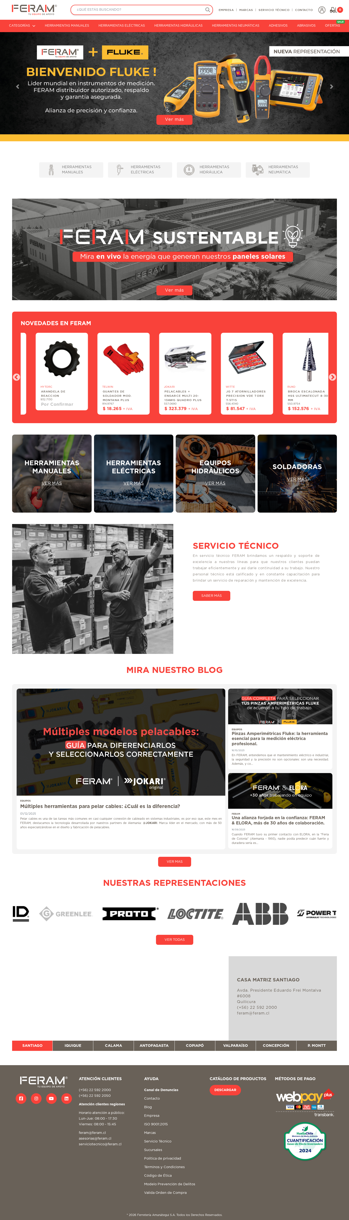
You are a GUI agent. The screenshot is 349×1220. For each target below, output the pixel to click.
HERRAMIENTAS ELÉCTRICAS (122, 25)
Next (330, 375)
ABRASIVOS (306, 25)
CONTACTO (304, 9)
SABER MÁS (211, 596)
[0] (333, 10)
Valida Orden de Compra (165, 1193)
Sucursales (153, 1150)
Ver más (174, 120)
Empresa (151, 1115)
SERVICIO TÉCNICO (274, 9)
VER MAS (175, 861)
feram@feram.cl (92, 1133)
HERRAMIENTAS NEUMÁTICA (283, 169)
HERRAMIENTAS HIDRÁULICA (214, 169)
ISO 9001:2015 (156, 1124)
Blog (148, 1107)
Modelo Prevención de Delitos (169, 1184)
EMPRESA (226, 9)
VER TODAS (175, 939)
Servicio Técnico (157, 1141)
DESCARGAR (225, 1090)
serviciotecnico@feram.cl (100, 1144)
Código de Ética (158, 1175)
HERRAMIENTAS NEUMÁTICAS (235, 25)
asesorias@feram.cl (95, 1138)
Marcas (150, 1133)
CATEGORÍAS (19, 25)
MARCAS (246, 9)
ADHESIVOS (278, 25)
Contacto (152, 1098)
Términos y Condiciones (164, 1167)
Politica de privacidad (162, 1158)
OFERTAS (334, 24)
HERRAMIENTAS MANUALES (67, 25)
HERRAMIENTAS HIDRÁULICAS (178, 25)
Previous (14, 375)
